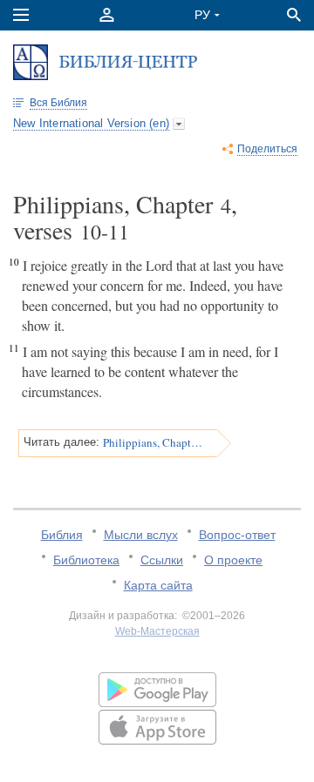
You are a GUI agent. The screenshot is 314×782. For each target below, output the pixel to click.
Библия (62, 535)
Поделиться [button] (267, 149)
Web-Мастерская (157, 631)
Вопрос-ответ (237, 535)
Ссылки (161, 560)
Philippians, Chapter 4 (154, 442)
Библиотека (86, 560)
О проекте (233, 560)
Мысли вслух (141, 535)
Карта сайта (158, 585)
